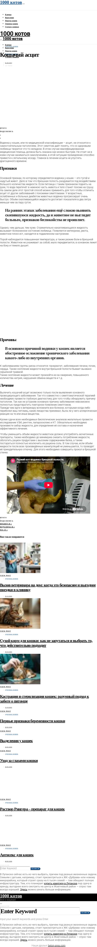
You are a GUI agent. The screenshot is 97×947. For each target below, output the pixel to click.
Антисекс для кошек (16, 855)
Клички (8, 15)
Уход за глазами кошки (19, 760)
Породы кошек (11, 21)
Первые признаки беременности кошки (32, 721)
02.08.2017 (8, 63)
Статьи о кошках (12, 27)
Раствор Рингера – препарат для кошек (32, 809)
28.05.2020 (8, 727)
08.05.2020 (8, 861)
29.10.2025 (8, 652)
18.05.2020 (8, 815)
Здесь (23, 889)
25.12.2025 (8, 596)
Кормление (9, 18)
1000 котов (15, 33)
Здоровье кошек (11, 24)
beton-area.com (56, 945)
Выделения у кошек (16, 740)
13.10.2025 (8, 707)
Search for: (5, 865)
